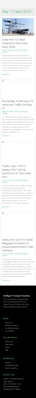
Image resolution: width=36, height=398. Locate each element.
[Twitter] (4, 311)
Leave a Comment (7, 50)
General (16, 50)
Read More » (6, 74)
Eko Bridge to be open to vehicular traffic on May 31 (17, 105)
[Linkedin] (8, 311)
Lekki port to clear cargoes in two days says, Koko (15, 43)
